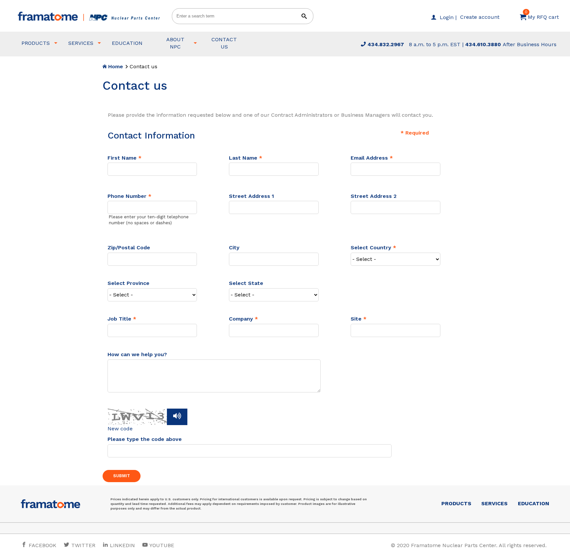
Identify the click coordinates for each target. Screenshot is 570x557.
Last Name (243, 158)
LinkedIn (122, 545)
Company (241, 319)
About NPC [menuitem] (175, 43)
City (234, 247)
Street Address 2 (373, 196)
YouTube (161, 545)
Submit (121, 475)
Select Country (372, 247)
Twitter (82, 545)
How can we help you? (137, 354)
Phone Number (127, 196)
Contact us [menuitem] (224, 43)
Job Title (119, 319)
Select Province (128, 283)
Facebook (41, 545)
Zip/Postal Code (129, 247)
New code (120, 428)
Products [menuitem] (35, 43)
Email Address (369, 158)
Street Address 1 (251, 196)
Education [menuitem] (127, 43)
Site (356, 319)
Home (115, 66)
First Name (122, 158)
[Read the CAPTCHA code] (177, 417)
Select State (246, 283)
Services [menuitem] (80, 43)
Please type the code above (145, 439)
